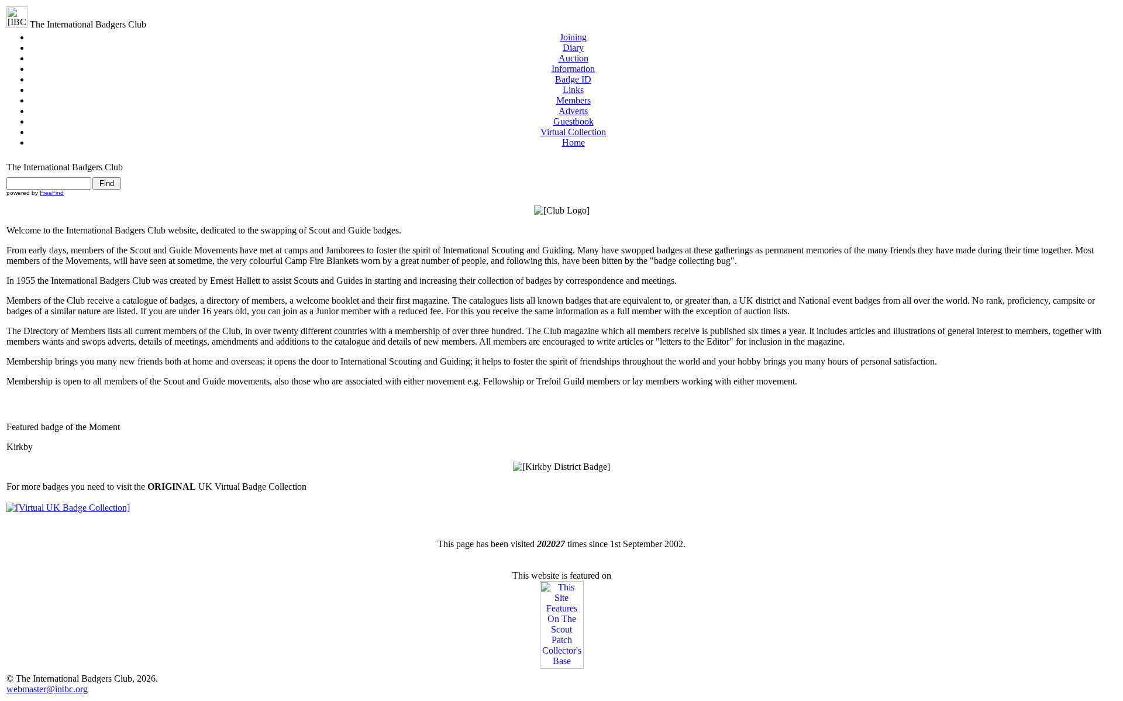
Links (573, 90)
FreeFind (52, 193)
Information (573, 69)
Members (573, 100)
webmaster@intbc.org (47, 689)
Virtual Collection (573, 132)
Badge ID (573, 79)
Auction (573, 58)
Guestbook (573, 121)
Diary (573, 48)
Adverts (573, 111)
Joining (573, 37)
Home (573, 142)
